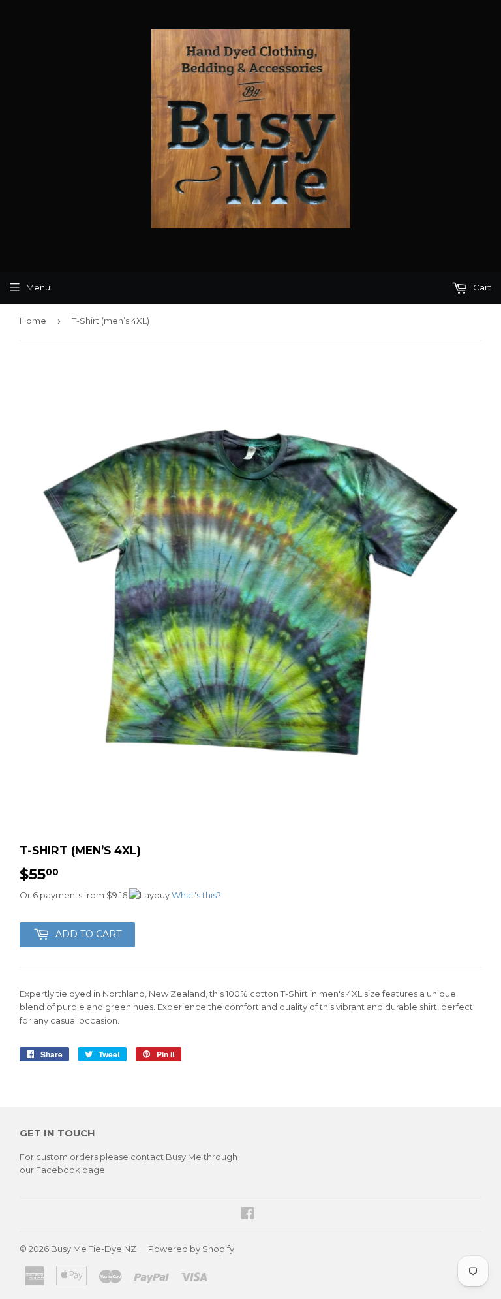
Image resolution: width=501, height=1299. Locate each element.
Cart (481, 287)
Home (33, 320)
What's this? (196, 895)
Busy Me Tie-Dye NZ (93, 1249)
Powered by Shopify (191, 1249)
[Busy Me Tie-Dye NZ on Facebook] (247, 1215)
